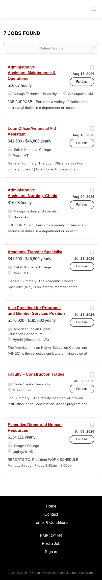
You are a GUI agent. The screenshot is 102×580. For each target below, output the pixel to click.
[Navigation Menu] (93, 8)
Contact (51, 514)
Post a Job (51, 543)
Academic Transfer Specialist (35, 252)
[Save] (91, 69)
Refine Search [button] (51, 48)
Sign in (51, 552)
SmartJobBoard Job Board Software (69, 573)
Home (51, 506)
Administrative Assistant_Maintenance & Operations (32, 73)
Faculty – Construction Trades (36, 374)
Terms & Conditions (51, 522)
